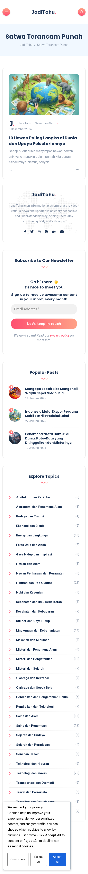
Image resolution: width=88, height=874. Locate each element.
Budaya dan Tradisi (30, 516)
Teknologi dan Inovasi (31, 773)
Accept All (57, 859)
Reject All (38, 859)
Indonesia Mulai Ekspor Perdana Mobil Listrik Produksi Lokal (51, 413)
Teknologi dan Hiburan (32, 764)
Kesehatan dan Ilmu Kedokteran (39, 602)
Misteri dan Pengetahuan (34, 659)
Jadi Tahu (24, 123)
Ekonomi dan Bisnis (30, 526)
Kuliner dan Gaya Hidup (33, 621)
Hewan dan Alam (28, 564)
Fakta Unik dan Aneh (31, 545)
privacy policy (59, 335)
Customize (17, 859)
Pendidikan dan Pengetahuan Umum (42, 697)
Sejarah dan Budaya (30, 735)
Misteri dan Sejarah (30, 668)
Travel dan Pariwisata (31, 792)
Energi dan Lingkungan (33, 535)
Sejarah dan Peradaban (33, 745)
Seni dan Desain (27, 754)
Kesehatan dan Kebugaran (35, 611)
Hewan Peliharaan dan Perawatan (40, 573)
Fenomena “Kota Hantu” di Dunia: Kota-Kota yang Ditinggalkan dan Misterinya (48, 438)
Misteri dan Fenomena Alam (36, 649)
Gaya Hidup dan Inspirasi (34, 554)
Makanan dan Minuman (32, 640)
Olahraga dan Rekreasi (32, 678)
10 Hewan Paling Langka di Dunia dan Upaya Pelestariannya (43, 140)
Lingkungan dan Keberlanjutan (38, 630)
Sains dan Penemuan (31, 726)
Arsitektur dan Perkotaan (34, 497)
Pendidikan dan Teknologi (35, 706)
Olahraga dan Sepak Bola (34, 687)
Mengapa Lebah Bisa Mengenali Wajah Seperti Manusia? (51, 391)
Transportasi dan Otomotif (35, 783)
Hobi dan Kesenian (29, 592)
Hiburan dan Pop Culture (34, 583)
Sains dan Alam (45, 123)
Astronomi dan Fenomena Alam (39, 507)
